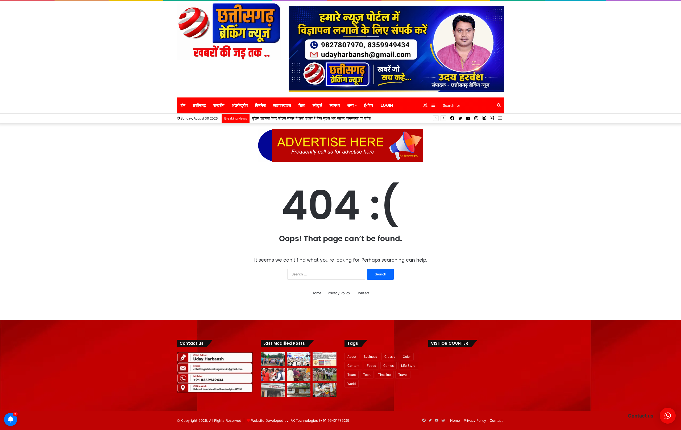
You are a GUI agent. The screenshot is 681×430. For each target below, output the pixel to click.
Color (407, 357)
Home (316, 293)
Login (387, 105)
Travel (403, 375)
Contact (362, 293)
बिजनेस (260, 105)
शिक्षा (301, 105)
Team (351, 375)
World (351, 384)
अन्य (350, 105)
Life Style (408, 366)
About (351, 357)
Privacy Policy (339, 293)
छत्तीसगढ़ (199, 105)
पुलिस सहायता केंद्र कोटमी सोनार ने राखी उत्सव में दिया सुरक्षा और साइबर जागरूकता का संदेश (311, 118)
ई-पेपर (368, 105)
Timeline (384, 375)
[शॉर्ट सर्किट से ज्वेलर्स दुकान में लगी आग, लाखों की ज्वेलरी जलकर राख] (273, 390)
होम (183, 105)
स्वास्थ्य (335, 105)
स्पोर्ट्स (317, 105)
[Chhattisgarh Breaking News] (229, 31)
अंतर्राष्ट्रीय (240, 105)
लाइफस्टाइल (282, 105)
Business (370, 357)
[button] (668, 416)
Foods (371, 366)
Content (353, 366)
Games (388, 366)
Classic (389, 357)
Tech (367, 375)
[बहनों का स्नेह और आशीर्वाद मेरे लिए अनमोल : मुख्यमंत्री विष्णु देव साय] (273, 374)
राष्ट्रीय (218, 105)
